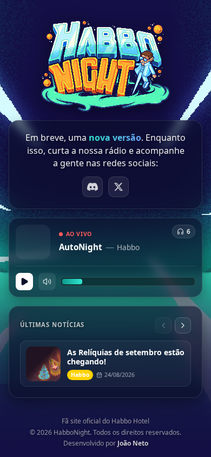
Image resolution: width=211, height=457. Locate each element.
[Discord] (92, 187)
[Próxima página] (183, 325)
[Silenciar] (47, 281)
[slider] (128, 281)
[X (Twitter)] (118, 187)
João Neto (132, 443)
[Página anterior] (163, 325)
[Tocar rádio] (24, 281)
